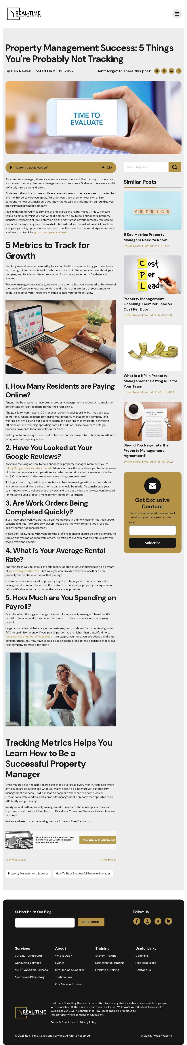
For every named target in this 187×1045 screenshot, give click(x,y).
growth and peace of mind (50, 232)
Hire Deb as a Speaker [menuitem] (69, 970)
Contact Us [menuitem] (143, 970)
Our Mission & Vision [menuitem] (69, 984)
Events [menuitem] (59, 963)
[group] (60, 167)
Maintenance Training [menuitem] (109, 963)
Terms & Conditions (63, 1022)
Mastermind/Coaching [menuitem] (30, 977)
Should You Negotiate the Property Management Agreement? (146, 450)
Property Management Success (28, 873)
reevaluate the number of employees (28, 636)
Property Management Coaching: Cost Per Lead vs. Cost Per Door (148, 304)
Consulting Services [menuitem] (28, 963)
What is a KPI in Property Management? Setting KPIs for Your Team (150, 381)
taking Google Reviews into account (28, 468)
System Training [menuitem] (106, 956)
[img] (103, 167)
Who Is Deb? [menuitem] (63, 956)
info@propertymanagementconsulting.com (77, 1014)
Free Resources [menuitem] (146, 963)
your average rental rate (24, 571)
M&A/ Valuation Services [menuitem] (31, 970)
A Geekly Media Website (156, 1035)
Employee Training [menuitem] (107, 970)
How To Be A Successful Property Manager (83, 873)
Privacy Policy (88, 1022)
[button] (11, 167)
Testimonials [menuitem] (63, 977)
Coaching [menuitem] (142, 956)
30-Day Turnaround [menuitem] (28, 956)
